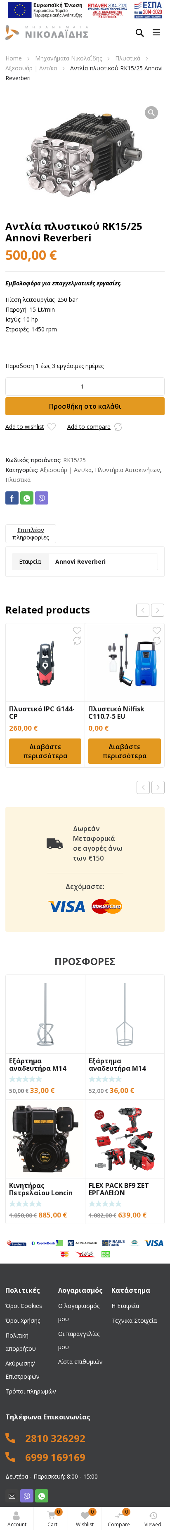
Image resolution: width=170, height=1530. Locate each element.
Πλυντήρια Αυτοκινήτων (127, 470)
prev (142, 610)
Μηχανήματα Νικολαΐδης (68, 58)
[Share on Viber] (41, 498)
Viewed (152, 1524)
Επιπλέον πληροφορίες (30, 533)
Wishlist (85, 1518)
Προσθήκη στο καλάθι (85, 406)
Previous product (143, 787)
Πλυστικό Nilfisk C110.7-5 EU (116, 712)
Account (16, 1524)
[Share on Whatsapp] (26, 498)
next (157, 610)
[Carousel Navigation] (150, 610)
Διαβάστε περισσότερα (45, 751)
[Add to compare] (118, 427)
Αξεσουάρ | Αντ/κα (31, 68)
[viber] (26, 1495)
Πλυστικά (127, 58)
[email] (12, 1495)
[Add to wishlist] (51, 427)
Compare (119, 1518)
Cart (53, 1518)
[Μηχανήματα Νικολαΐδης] (46, 32)
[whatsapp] (41, 1495)
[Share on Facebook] (12, 498)
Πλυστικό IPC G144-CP (42, 712)
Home (13, 58)
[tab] (30, 533)
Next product (158, 787)
